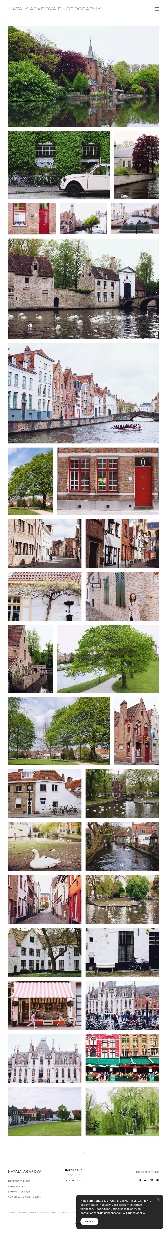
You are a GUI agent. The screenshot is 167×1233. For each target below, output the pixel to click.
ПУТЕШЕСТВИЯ (74, 1180)
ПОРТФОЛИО (74, 1170)
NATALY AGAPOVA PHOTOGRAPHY (54, 9)
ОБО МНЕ (74, 1175)
